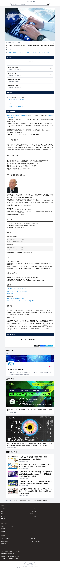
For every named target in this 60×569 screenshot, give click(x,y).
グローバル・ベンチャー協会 (16, 106)
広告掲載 (3, 528)
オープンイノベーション (35, 52)
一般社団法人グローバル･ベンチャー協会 (17, 115)
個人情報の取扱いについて (7, 553)
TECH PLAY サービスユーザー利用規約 (10, 551)
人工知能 (46, 52)
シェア (43, 345)
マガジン (3, 511)
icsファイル (23, 99)
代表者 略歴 (10, 293)
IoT (43, 52)
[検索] (48, 4)
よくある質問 (4, 541)
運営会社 (3, 531)
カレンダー (33, 509)
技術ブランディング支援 (7, 526)
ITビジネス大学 (23, 291)
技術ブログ (33, 511)
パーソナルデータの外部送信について (10, 558)
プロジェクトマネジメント (14, 52)
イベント (12, 500)
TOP (7, 500)
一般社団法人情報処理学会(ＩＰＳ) (15, 298)
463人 (50, 367)
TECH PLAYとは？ (5, 538)
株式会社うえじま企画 (12, 291)
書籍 (31, 514)
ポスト (37, 345)
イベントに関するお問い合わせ (31, 340)
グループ (3, 516)
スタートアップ (25, 52)
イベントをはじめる (35, 541)
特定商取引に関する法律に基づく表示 (10, 556)
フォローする (49, 363)
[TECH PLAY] (31, 1)
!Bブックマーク (49, 345)
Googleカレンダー (15, 99)
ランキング (33, 516)
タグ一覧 (3, 518)
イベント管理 (4, 543)
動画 (2, 514)
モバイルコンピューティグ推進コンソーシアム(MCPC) (20, 301)
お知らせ (32, 538)
